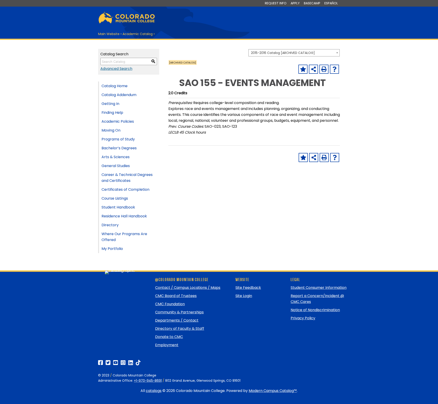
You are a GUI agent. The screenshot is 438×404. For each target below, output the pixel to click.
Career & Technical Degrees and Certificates (127, 177)
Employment (166, 345)
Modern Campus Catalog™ (273, 390)
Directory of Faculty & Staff (179, 328)
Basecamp (312, 3)
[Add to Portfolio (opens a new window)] (303, 69)
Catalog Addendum (119, 94)
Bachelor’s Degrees (119, 148)
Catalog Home (115, 86)
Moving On (111, 130)
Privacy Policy (303, 318)
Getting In (110, 103)
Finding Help (112, 112)
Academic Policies (118, 121)
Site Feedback (248, 287)
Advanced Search (116, 68)
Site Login (243, 295)
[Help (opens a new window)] (334, 69)
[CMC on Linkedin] (130, 362)
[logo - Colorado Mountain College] (126, 22)
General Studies (116, 165)
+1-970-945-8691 (148, 380)
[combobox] (294, 52)
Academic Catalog (138, 34)
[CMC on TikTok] (138, 362)
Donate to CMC (169, 336)
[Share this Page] (313, 69)
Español (331, 3)
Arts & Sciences (116, 157)
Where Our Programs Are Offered (124, 236)
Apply (295, 3)
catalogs (154, 390)
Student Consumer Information (319, 287)
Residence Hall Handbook (124, 216)
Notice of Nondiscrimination (315, 310)
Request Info (276, 3)
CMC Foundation (170, 304)
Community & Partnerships (179, 312)
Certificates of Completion (125, 189)
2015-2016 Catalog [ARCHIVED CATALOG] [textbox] (283, 53)
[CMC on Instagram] (123, 362)
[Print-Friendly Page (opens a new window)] (323, 69)
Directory (110, 225)
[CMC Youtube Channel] (115, 362)
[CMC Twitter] (108, 362)
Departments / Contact (176, 320)
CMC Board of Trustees (176, 295)
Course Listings (115, 198)
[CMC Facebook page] (100, 362)
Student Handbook (118, 207)
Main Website (109, 34)
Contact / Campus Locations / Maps (187, 287)
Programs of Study (118, 139)
